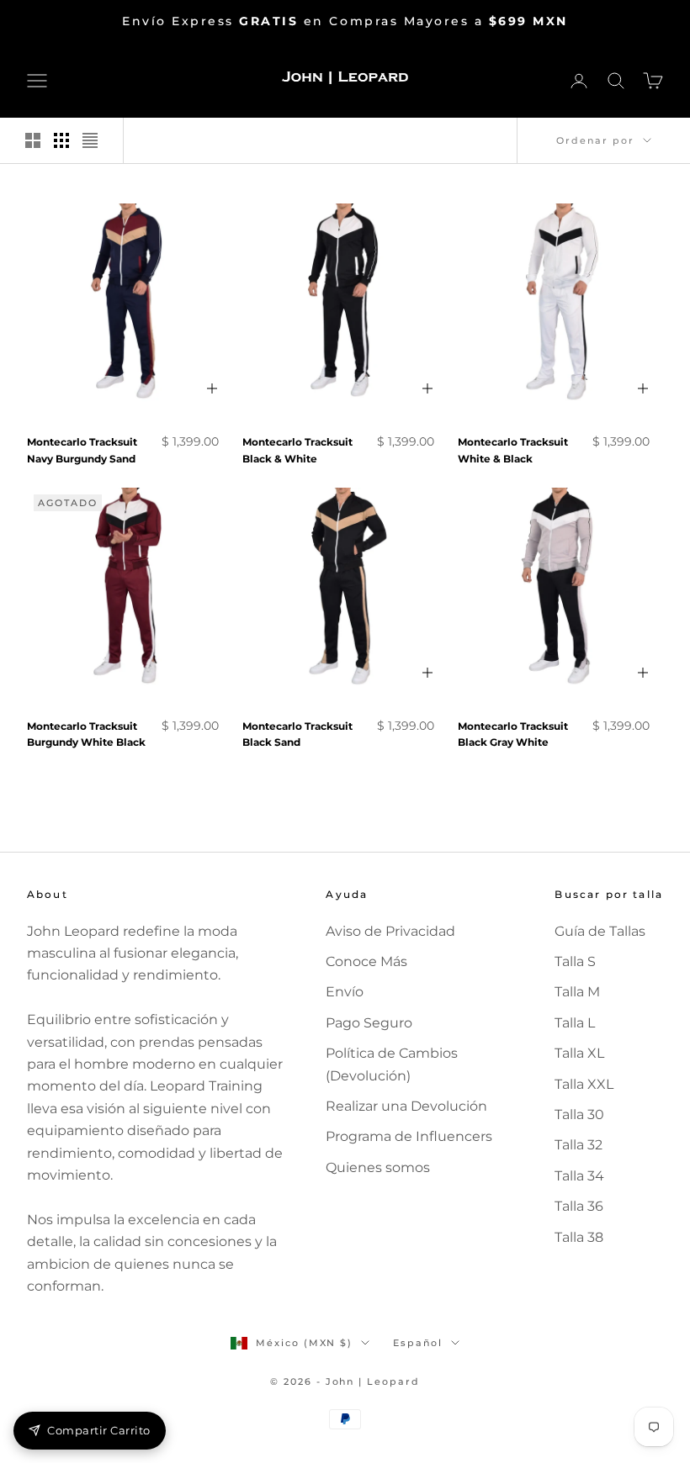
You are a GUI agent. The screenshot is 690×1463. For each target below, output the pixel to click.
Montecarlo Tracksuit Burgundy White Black (86, 734)
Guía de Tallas (600, 931)
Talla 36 (579, 1206)
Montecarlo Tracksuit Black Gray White (513, 734)
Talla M (577, 992)
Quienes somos (378, 1167)
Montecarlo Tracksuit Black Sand (297, 734)
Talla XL (579, 1053)
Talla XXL (584, 1084)
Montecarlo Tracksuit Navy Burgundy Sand (82, 450)
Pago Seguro (369, 1023)
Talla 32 (578, 1145)
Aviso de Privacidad (390, 931)
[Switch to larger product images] (32, 140)
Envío (345, 992)
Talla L (575, 1023)
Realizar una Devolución (406, 1106)
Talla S (575, 961)
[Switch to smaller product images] (61, 140)
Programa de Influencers (409, 1136)
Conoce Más (366, 961)
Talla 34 (579, 1176)
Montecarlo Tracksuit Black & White (297, 450)
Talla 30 (579, 1114)
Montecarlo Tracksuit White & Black (513, 450)
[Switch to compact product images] (90, 140)
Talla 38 (579, 1237)
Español (418, 1343)
